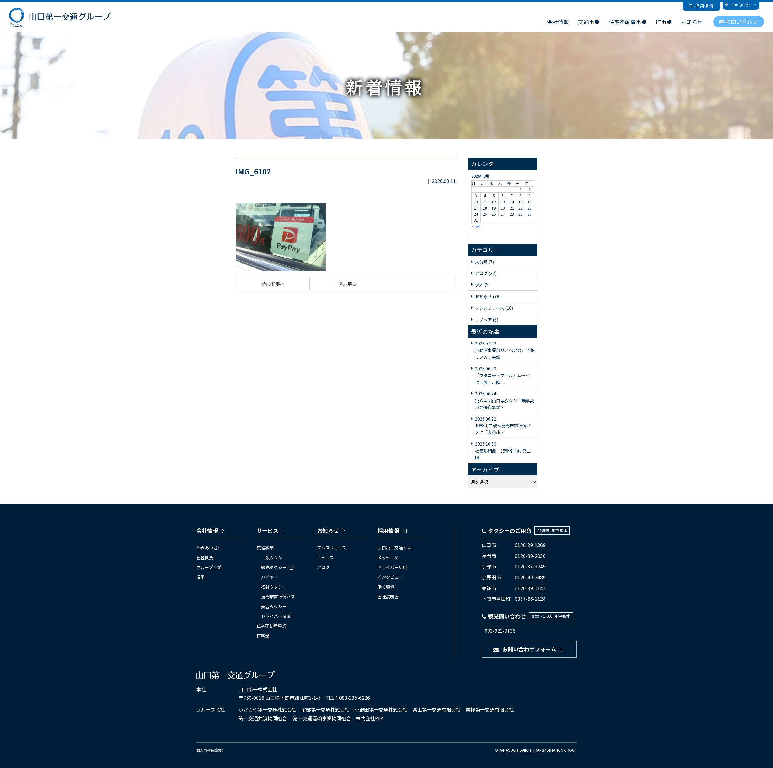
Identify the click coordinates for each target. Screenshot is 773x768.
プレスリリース (331, 548)
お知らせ (692, 22)
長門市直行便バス (278, 597)
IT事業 (664, 22)
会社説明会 (388, 597)
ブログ (323, 567)
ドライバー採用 (392, 567)
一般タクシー (274, 558)
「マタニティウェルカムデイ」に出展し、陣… (504, 375)
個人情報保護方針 (210, 750)
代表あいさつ (209, 548)
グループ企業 (208, 567)
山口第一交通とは (394, 548)
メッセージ (388, 558)
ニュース (325, 558)
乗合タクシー (274, 606)
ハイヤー (269, 577)
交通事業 (589, 22)
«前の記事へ (272, 284)
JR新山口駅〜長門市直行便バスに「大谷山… (503, 425)
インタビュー (390, 577)
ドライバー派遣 (276, 616)
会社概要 (204, 558)
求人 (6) (482, 285)
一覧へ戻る (345, 284)
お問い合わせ (741, 21)
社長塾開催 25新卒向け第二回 (503, 450)
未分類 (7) (484, 262)
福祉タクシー (274, 587)
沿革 (200, 577)
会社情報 (558, 22)
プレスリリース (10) (494, 308)
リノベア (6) (486, 320)
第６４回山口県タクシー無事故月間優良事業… (504, 400)
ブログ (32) (485, 273)
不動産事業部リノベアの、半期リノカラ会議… (504, 350)
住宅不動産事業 (628, 22)
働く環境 (385, 587)
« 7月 (475, 226)
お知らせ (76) (488, 296)
